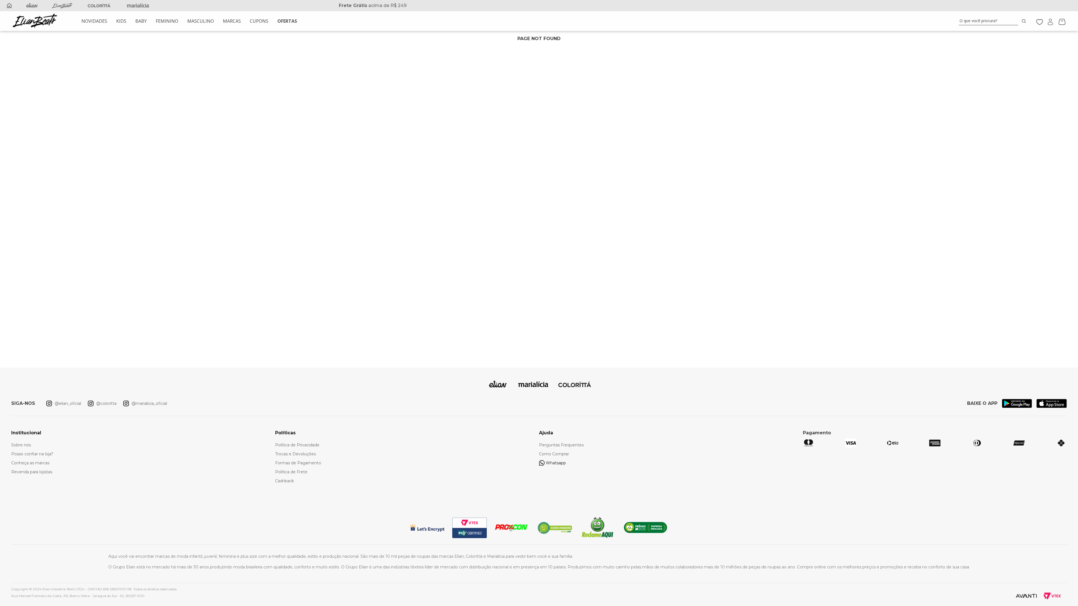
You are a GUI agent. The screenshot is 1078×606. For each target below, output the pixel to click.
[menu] (189, 21)
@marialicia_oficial (149, 403)
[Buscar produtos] (1025, 21)
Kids (121, 21)
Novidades (94, 21)
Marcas (232, 21)
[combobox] (993, 21)
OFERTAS (287, 21)
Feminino (167, 21)
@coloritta (106, 403)
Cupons (259, 21)
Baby (141, 21)
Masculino (200, 21)
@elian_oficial (68, 403)
